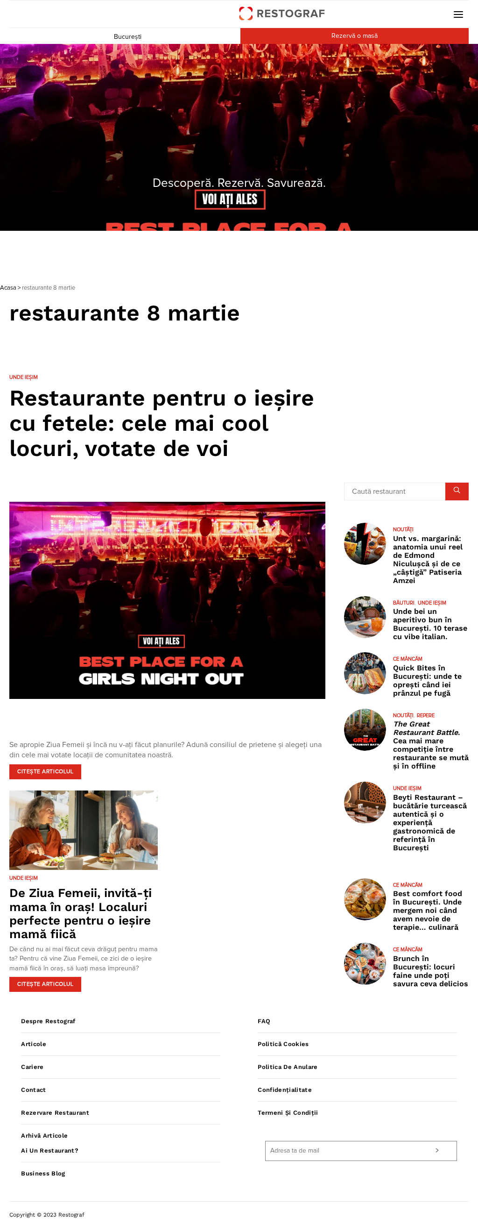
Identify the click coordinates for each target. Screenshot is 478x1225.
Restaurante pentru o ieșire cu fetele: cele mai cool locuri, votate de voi (161, 423)
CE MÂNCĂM (407, 659)
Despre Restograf (48, 1021)
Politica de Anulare (287, 1066)
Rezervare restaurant (55, 1112)
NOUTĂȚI (403, 529)
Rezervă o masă (354, 36)
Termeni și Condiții (288, 1112)
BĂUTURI (404, 602)
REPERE (426, 715)
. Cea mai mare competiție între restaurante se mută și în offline (431, 744)
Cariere (32, 1066)
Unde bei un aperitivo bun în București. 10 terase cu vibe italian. (430, 624)
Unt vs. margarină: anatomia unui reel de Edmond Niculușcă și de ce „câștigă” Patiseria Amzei (428, 559)
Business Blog (43, 1173)
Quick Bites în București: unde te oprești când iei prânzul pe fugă (427, 680)
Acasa (8, 288)
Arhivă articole (44, 1135)
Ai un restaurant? (49, 1150)
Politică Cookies (283, 1043)
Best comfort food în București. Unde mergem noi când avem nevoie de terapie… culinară (427, 910)
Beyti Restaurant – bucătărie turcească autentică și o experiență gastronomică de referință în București (430, 822)
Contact (33, 1089)
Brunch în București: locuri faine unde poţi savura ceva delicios (430, 971)
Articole (33, 1043)
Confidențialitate (285, 1089)
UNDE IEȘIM (23, 377)
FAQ (264, 1021)
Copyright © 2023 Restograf (46, 1215)
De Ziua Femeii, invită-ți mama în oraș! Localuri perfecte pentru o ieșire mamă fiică (80, 913)
